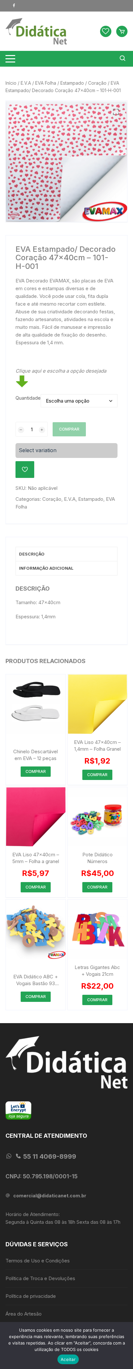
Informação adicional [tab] (46, 568)
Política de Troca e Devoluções (40, 1278)
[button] (116, 112)
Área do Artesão (23, 1314)
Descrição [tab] (32, 553)
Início (10, 83)
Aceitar (68, 1359)
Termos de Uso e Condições (37, 1261)
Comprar (69, 429)
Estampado (72, 83)
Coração (97, 83)
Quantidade (28, 398)
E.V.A (26, 83)
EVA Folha (45, 83)
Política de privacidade (30, 1296)
